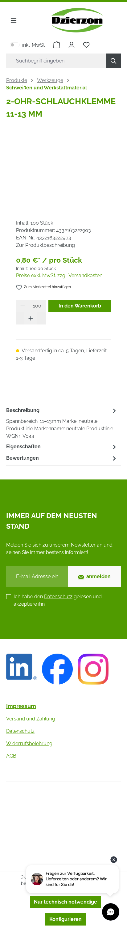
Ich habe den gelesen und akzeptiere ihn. (58, 600)
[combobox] (56, 61)
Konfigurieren (65, 919)
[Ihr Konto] (71, 45)
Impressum (21, 706)
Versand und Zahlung (30, 719)
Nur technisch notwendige (65, 902)
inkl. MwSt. (27, 45)
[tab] (62, 423)
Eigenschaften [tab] (23, 446)
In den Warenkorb (80, 306)
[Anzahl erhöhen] (30, 318)
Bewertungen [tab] (22, 458)
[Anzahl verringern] (22, 306)
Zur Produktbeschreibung (45, 245)
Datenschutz (58, 596)
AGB (11, 756)
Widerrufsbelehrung (29, 743)
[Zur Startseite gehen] (77, 20)
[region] (63, 169)
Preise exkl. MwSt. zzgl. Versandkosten (59, 275)
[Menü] (13, 20)
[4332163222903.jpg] (63, 169)
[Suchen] (113, 61)
